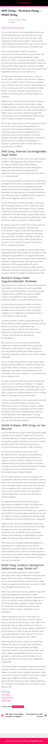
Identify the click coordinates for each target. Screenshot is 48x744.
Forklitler (23, 3)
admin (12, 22)
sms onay (5, 694)
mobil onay (5, 700)
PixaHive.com (36, 741)
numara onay (7, 697)
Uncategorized (18, 706)
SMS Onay (5, 691)
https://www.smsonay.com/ (13, 27)
